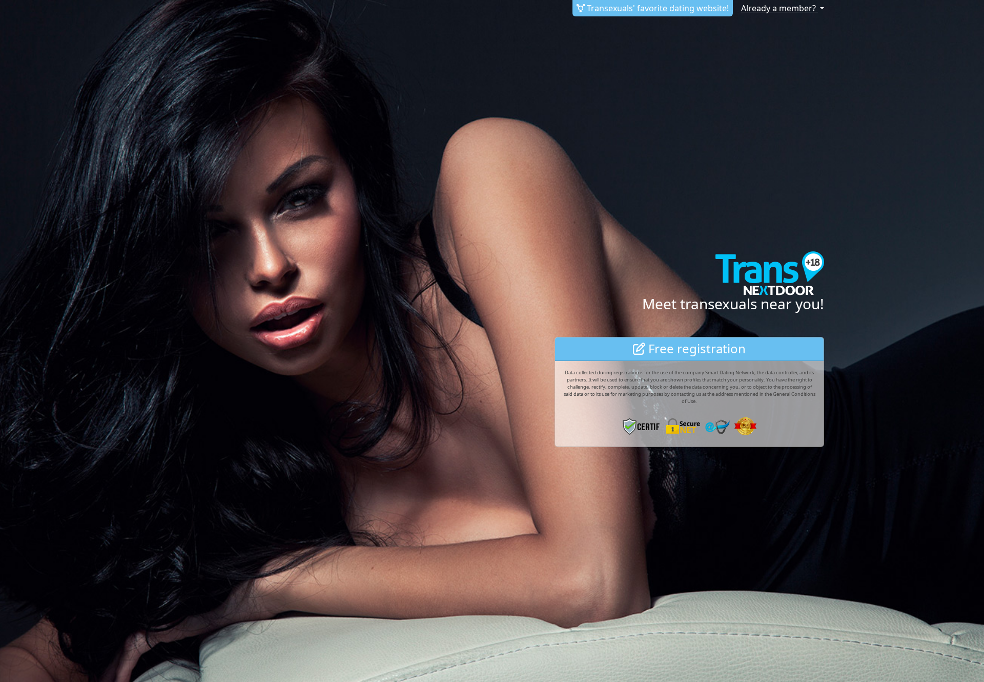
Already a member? (779, 8)
